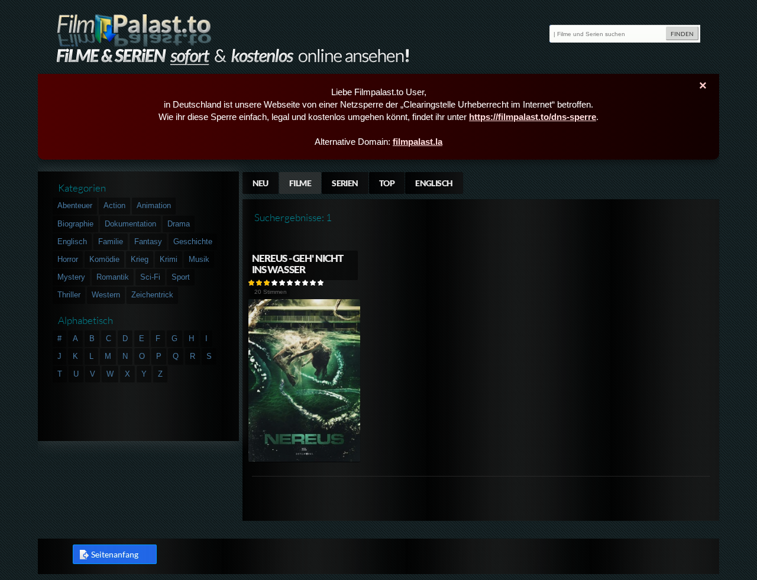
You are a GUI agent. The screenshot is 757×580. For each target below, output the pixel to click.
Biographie (75, 223)
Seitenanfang (114, 554)
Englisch (434, 183)
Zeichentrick (152, 294)
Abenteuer (74, 205)
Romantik (112, 277)
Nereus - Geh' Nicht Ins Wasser (298, 264)
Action (114, 205)
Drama (178, 223)
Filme (300, 183)
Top (386, 183)
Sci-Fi (150, 277)
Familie (110, 241)
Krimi (168, 259)
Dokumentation (130, 223)
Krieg (139, 259)
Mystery (71, 277)
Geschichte (192, 241)
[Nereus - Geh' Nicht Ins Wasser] (304, 459)
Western (106, 294)
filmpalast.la (417, 142)
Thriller (68, 294)
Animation (154, 205)
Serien (345, 183)
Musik (199, 259)
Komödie (104, 259)
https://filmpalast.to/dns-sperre (532, 117)
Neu (260, 183)
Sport (181, 277)
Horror (67, 259)
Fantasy (148, 241)
